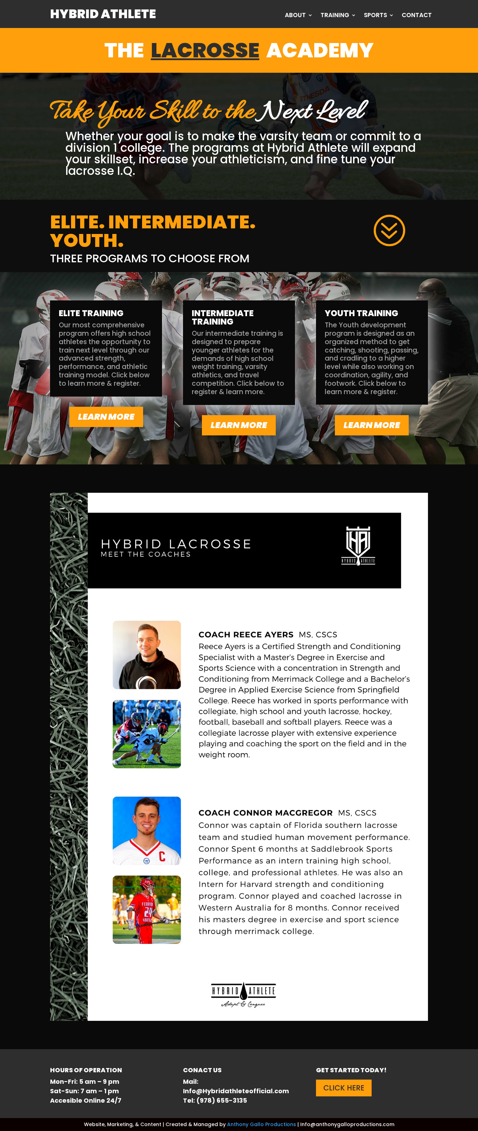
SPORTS (375, 16)
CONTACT (417, 16)
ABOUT (295, 16)
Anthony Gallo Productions (261, 1124)
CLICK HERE (343, 1088)
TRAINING (335, 16)
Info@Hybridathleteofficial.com (236, 1091)
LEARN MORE (106, 417)
